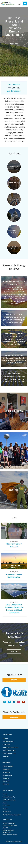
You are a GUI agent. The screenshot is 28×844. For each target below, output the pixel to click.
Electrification (14, 183)
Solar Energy (14, 231)
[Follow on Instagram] (18, 702)
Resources (6, 784)
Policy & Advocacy (14, 214)
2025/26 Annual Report (9, 750)
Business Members (8, 741)
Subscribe (14, 651)
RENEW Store (7, 811)
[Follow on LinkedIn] (14, 702)
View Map (17, 344)
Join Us (14, 450)
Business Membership (9, 797)
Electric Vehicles (7, 775)
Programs (5, 809)
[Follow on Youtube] (23, 702)
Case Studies (6, 744)
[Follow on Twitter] (9, 702)
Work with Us (6, 805)
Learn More (14, 303)
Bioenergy (14, 166)
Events (5, 803)
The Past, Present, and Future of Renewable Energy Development (14, 26)
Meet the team (14, 411)
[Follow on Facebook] (4, 702)
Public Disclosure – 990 (9, 753)
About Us (5, 738)
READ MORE (14, 43)
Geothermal (14, 199)
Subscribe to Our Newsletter (14, 635)
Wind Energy (14, 247)
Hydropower (6, 781)
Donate (14, 490)
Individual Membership (9, 800)
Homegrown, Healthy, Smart (10, 747)
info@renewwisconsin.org (10, 834)
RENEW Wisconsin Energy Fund (12, 814)
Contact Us (6, 756)
